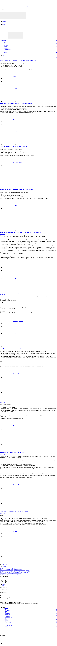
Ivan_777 (16, 217)
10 (5, 564)
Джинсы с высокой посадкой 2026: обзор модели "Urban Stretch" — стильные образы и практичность (23, 292)
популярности (4, 22)
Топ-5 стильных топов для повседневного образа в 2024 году (14, 146)
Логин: (3, 7)
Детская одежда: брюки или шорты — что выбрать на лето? (14, 511)
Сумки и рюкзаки (6, 48)
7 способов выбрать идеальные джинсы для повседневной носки (15, 400)
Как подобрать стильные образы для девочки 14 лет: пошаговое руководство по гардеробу (20, 232)
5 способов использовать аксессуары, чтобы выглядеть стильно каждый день (18, 60)
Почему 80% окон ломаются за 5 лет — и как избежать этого (9, 599)
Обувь (4, 43)
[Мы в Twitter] (24, 635)
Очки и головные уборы (7, 49)
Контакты (16, 627)
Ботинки (6, 624)
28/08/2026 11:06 (2, 234)
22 (6, 564)
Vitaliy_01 (16, 543)
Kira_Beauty (16, 174)
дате (2, 20)
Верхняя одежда (6, 42)
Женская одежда (15, 119)
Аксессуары (14, 76)
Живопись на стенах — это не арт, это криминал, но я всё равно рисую (11, 602)
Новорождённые (7, 621)
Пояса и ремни (7, 618)
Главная (3, 627)
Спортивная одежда (6, 54)
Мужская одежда (4, 40)
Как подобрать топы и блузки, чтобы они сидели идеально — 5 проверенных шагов (19, 348)
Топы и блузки (6, 46)
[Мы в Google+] (49, 635)
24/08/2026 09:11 (2, 454)
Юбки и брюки (6, 45)
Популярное (3, 565)
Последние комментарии (8, 627)
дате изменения (4, 21)
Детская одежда (4, 51)
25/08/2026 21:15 (2, 402)
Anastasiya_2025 (17, 88)
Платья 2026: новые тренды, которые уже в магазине (12, 452)
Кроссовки (16, 205)
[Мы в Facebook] (37, 635)
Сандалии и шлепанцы (7, 57)
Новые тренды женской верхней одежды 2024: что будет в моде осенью (16, 103)
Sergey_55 (16, 278)
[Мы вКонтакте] (11, 635)
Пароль (3, 8)
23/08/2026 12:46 (2, 513)
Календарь (3, 584)
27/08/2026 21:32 (2, 294)
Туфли (5, 58)
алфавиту (3, 24)
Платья (5, 44)
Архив (3, 585)
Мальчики (5, 52)
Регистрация (13, 627)
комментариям (4, 23)
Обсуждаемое (4, 566)
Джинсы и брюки (6, 41)
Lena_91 (16, 131)
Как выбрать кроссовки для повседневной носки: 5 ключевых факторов (16, 189)
